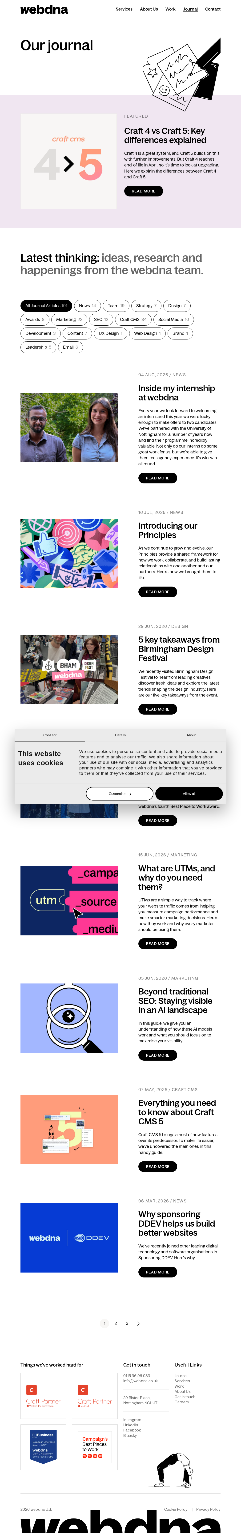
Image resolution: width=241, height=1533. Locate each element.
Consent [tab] (49, 735)
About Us (149, 9)
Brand (180, 333)
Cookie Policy (175, 1509)
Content (77, 333)
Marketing (69, 319)
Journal (190, 9)
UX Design (110, 333)
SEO (101, 319)
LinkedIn (130, 1425)
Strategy (146, 305)
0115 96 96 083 (136, 1376)
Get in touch (185, 1397)
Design (177, 305)
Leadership (38, 347)
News (87, 305)
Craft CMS (133, 319)
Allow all (189, 794)
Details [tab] (120, 735)
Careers (182, 1402)
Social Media (173, 319)
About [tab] (191, 735)
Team (116, 305)
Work (170, 9)
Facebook (132, 1430)
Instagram (132, 1420)
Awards (34, 319)
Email (70, 347)
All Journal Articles (46, 305)
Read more (144, 191)
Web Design (147, 333)
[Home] (44, 9)
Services (124, 9)
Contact (213, 9)
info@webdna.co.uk (140, 1381)
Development (40, 333)
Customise (117, 794)
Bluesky (130, 1435)
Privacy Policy (208, 1509)
